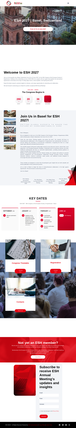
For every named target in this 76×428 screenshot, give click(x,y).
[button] (68, 3)
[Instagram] (69, 425)
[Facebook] (59, 425)
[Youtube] (66, 425)
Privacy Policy (56, 411)
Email (40, 392)
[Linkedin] (62, 425)
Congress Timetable (20, 263)
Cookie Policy (49, 424)
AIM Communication (33, 424)
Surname (41, 404)
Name (40, 398)
